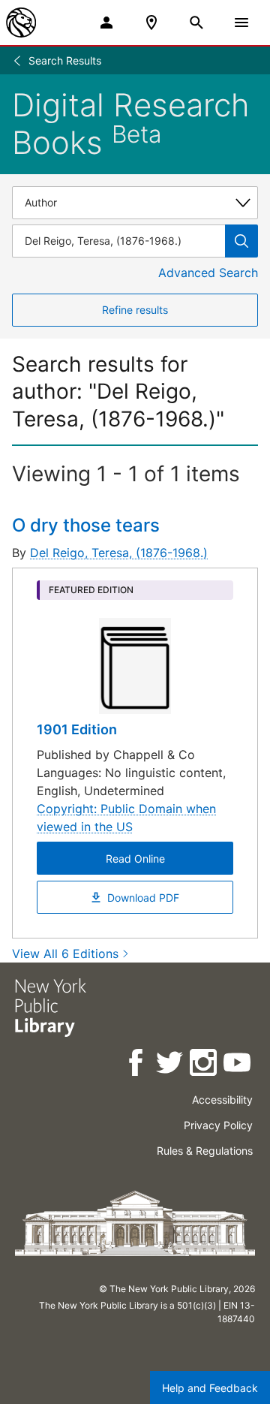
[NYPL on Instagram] (204, 1065)
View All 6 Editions (65, 953)
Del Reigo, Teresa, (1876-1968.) (119, 552)
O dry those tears (86, 525)
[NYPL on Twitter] (170, 1065)
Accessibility (222, 1099)
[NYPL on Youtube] (238, 1065)
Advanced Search (208, 272)
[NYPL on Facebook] (137, 1065)
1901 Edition (77, 729)
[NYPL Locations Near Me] (151, 22)
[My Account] (106, 22)
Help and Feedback (210, 1387)
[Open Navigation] (241, 22)
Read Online (135, 858)
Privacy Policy (218, 1125)
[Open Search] (196, 22)
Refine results (135, 309)
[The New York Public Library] (21, 23)
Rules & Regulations (205, 1150)
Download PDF (143, 897)
